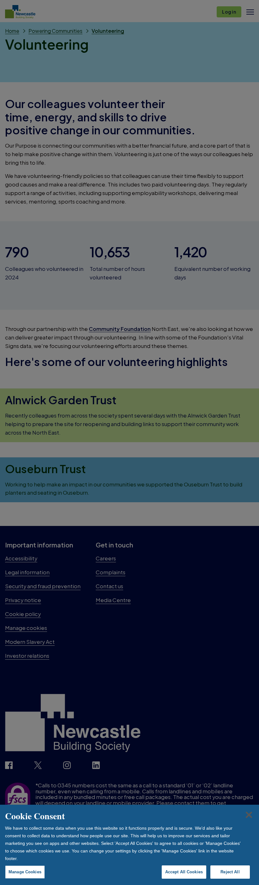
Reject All (229, 872)
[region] (129, 845)
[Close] (249, 815)
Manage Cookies (25, 872)
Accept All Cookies (184, 872)
